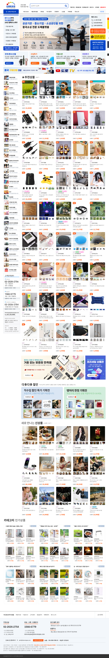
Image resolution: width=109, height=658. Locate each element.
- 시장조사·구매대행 (10, 33)
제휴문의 (46, 614)
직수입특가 (49, 11)
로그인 (102, 11)
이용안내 (25, 614)
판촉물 (42, 11)
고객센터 (97, 7)
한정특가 (57, 11)
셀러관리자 (103, 7)
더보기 (37, 77)
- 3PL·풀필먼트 (9, 44)
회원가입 (72, 7)
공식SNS (100, 614)
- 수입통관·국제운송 (10, 41)
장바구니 (92, 7)
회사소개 (77, 11)
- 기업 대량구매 (9, 26)
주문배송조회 (85, 7)
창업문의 (39, 614)
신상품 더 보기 (47, 423)
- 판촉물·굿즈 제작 (10, 30)
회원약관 (18, 614)
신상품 (63, 11)
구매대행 (70, 11)
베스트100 (26, 11)
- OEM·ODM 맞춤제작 (11, 37)
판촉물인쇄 (78, 7)
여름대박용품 (34, 11)
